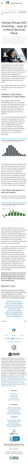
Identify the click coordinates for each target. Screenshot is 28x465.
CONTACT (14, 335)
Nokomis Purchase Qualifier (14, 421)
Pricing (13, 44)
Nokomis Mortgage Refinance (14, 413)
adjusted (6, 132)
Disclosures (20, 379)
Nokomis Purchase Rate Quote (14, 424)
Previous (4, 321)
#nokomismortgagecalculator (14, 312)
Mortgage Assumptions (13, 382)
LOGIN (21, 335)
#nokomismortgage (14, 309)
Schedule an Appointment (14, 399)
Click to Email (14, 395)
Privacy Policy (4, 386)
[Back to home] (14, 3)
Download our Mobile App (14, 341)
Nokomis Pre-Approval (14, 423)
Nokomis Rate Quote (14, 410)
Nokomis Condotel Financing (14, 409)
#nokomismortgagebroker (14, 311)
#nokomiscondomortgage (14, 301)
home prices (14, 67)
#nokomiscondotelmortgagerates (14, 307)
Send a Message (14, 396)
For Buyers (12, 39)
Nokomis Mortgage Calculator (14, 420)
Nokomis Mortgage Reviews (14, 426)
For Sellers (21, 39)
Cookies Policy (12, 379)
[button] (2, 3)
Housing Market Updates (10, 40)
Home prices (5, 117)
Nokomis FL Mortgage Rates (17, 43)
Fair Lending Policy (15, 381)
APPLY (6, 335)
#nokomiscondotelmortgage (13, 305)
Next (25, 321)
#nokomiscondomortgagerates (14, 303)
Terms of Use (12, 386)
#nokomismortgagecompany (13, 314)
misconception (19, 72)
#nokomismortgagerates (14, 316)
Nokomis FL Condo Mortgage (15, 41)
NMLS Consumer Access (19, 384)
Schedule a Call (14, 398)
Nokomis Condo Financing (14, 407)
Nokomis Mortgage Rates (14, 412)
